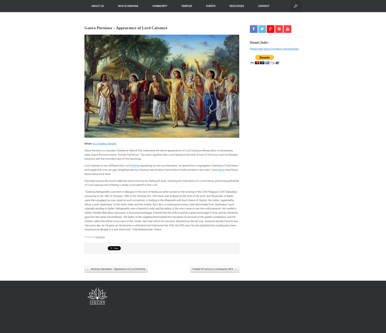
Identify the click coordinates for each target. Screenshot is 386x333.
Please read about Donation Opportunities (274, 48)
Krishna (135, 165)
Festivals (100, 237)
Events (211, 5)
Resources (237, 5)
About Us (97, 5)
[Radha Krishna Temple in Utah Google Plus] (270, 29)
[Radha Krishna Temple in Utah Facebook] (254, 29)
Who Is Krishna (128, 5)
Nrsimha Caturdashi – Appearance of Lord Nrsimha (116, 269)
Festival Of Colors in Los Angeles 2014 (215, 269)
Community (159, 5)
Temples (186, 5)
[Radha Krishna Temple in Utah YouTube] (287, 29)
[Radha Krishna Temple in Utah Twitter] (262, 29)
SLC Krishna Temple (104, 143)
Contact (263, 5)
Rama (221, 169)
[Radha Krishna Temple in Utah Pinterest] (279, 29)
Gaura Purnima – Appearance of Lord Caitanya (125, 28)
